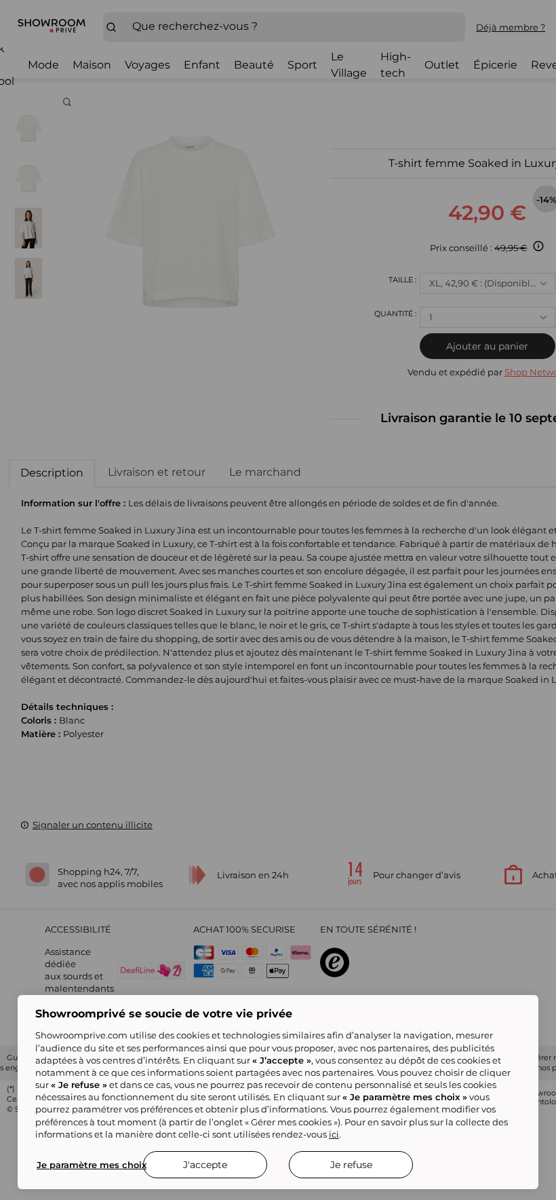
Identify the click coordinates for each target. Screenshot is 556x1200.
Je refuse (351, 1165)
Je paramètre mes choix (91, 1164)
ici (334, 1134)
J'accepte (205, 1165)
